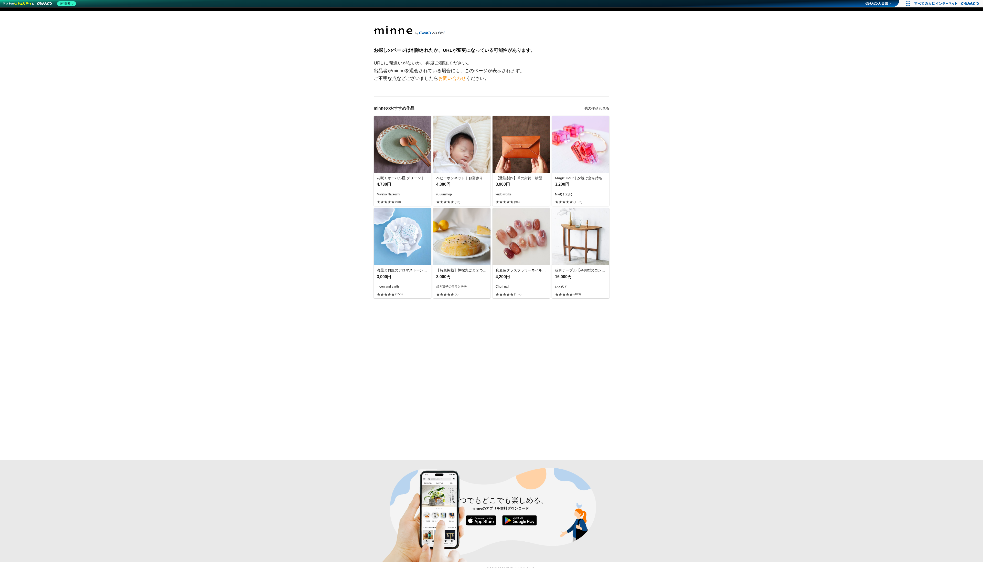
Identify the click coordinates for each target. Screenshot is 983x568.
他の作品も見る (596, 108)
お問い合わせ (452, 78)
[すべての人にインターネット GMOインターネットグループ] (947, 3)
